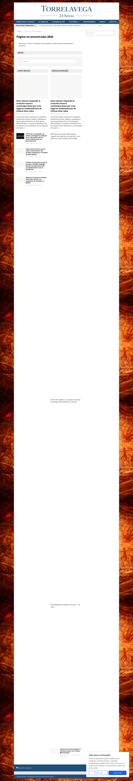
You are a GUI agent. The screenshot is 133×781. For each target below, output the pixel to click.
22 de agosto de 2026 (32, 143)
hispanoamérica (89, 22)
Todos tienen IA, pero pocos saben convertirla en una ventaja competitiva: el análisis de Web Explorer (37, 151)
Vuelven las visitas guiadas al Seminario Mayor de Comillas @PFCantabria (70, 751)
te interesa (73, 22)
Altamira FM (43, 22)
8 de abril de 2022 (65, 755)
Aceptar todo (117, 773)
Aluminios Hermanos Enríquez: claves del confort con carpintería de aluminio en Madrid (36, 180)
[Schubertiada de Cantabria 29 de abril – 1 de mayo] (66, 606)
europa (102, 22)
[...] (24, 128)
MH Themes (50, 776)
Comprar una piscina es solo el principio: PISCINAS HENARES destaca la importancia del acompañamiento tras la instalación (36, 165)
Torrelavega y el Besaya (25, 22)
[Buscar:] (107, 25)
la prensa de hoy (58, 22)
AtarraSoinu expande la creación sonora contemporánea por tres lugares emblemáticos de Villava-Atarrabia (29, 106)
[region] (107, 764)
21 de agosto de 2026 (32, 156)
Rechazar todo (98, 773)
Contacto (113, 22)
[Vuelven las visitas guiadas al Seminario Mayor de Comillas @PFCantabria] (54, 751)
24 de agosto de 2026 (24, 114)
